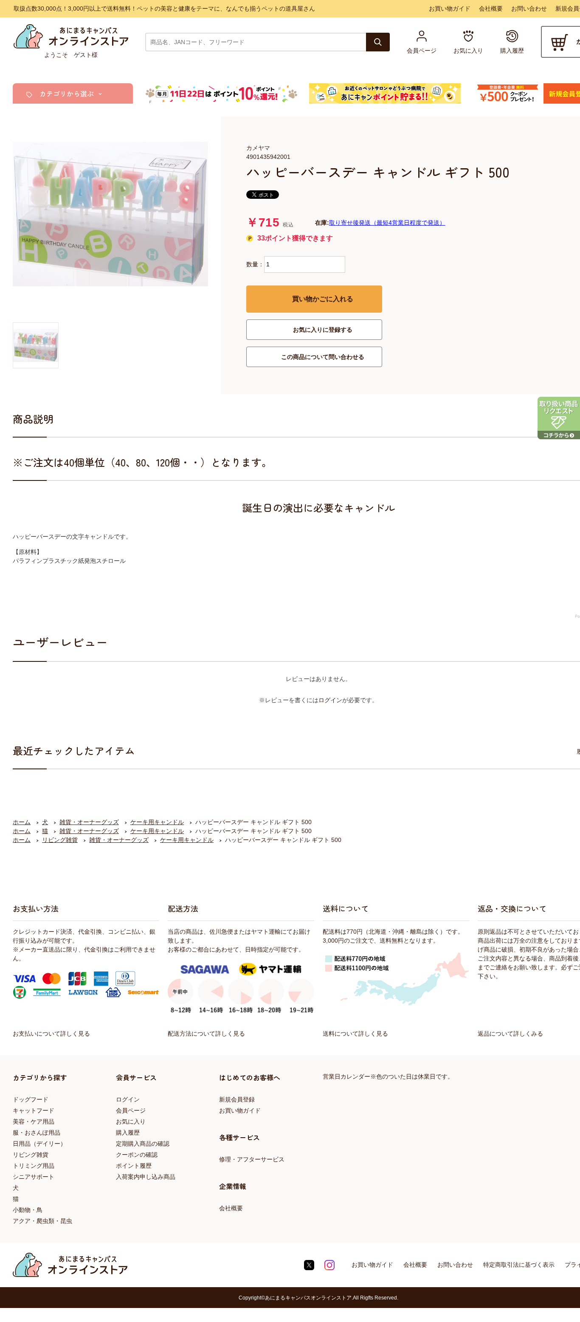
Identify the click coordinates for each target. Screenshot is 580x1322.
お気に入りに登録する (322, 329)
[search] (378, 42)
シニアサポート (33, 1176)
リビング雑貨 (30, 1154)
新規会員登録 (237, 1099)
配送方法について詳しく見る (206, 1033)
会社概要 (491, 8)
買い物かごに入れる (322, 298)
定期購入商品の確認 (142, 1143)
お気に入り (131, 1121)
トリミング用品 (33, 1165)
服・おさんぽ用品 (36, 1132)
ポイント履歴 (134, 1165)
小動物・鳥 (27, 1209)
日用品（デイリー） (39, 1143)
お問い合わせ (529, 8)
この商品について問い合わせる (322, 356)
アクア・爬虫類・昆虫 (42, 1220)
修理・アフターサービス (251, 1159)
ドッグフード (30, 1099)
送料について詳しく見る (355, 1033)
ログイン (330, 700)
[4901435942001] (36, 345)
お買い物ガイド (449, 8)
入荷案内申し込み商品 (145, 1176)
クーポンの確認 (137, 1154)
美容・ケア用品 (33, 1121)
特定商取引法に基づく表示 (519, 1264)
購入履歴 (128, 1132)
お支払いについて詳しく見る (51, 1033)
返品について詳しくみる (510, 1033)
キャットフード (33, 1110)
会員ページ (131, 1110)
